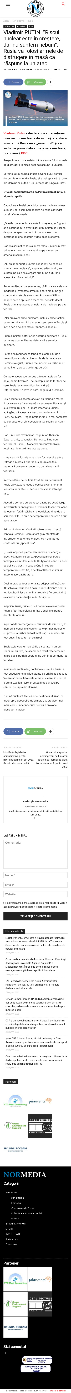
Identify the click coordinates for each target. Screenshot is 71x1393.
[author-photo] (35, 796)
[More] (50, 82)
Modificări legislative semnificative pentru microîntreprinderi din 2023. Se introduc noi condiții (18, 758)
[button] (63, 4)
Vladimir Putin (14, 133)
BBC (24, 153)
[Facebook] (35, 818)
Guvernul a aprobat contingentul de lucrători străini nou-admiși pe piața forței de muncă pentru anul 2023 (52, 759)
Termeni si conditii (57, 1391)
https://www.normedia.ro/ (35, 806)
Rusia (30, 20)
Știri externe (18, 20)
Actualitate (21, 26)
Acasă (6, 20)
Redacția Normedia (22, 69)
